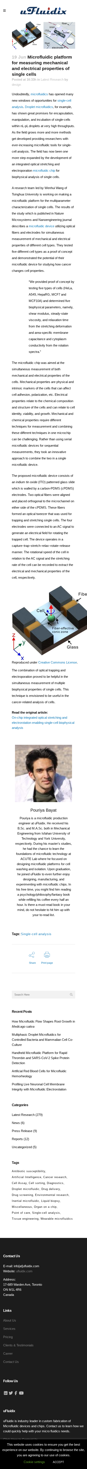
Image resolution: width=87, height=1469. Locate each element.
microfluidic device (41, 226)
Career (8, 1353)
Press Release (22, 1131)
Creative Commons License (57, 662)
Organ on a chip (45, 1206)
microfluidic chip (44, 170)
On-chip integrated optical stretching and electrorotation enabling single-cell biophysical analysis (43, 723)
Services (9, 1328)
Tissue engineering (25, 1218)
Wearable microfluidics (57, 1218)
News (16, 1123)
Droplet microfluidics (39, 107)
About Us (9, 1320)
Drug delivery (50, 1189)
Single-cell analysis (36, 934)
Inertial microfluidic (25, 1200)
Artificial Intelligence (26, 1177)
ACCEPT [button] (58, 1462)
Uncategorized (22, 1147)
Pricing (8, 1337)
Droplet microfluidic (25, 1189)
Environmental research (52, 1195)
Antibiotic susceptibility (28, 1171)
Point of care (21, 1212)
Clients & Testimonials (18, 1345)
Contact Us (11, 1362)
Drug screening (22, 1195)
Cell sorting (37, 1183)
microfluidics (39, 94)
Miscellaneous (22, 1206)
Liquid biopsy (50, 1200)
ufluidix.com (24, 1271)
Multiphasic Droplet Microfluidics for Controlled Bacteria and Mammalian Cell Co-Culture (42, 1040)
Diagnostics (55, 1183)
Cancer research (55, 1177)
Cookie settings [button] (34, 1462)
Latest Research (52, 79)
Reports (17, 1139)
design (16, 84)
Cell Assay (19, 1183)
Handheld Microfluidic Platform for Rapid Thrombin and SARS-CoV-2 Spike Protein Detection (40, 1058)
